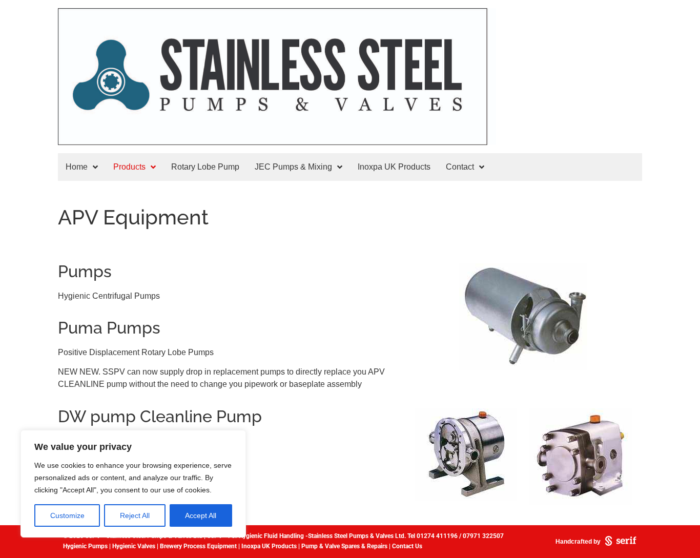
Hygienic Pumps (85, 546)
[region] (133, 484)
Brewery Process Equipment (197, 546)
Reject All (135, 515)
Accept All (200, 515)
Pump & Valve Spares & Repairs (344, 546)
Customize (67, 515)
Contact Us (407, 546)
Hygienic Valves (133, 546)
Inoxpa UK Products (269, 546)
